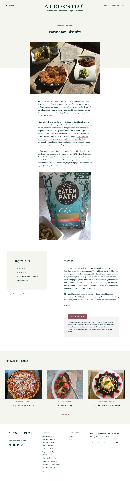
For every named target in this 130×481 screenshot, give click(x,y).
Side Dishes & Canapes (50, 455)
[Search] (79, 312)
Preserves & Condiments (50, 464)
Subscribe (115, 5)
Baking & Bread (47, 449)
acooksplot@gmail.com (17, 441)
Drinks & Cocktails (48, 467)
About (106, 5)
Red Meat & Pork (48, 442)
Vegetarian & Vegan (49, 452)
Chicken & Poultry (48, 439)
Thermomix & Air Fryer (50, 458)
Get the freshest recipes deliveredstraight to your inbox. (104, 435)
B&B (70, 439)
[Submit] (117, 442)
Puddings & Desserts (49, 461)
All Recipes (46, 472)
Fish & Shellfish (47, 445)
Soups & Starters (48, 436)
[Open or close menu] (123, 5)
